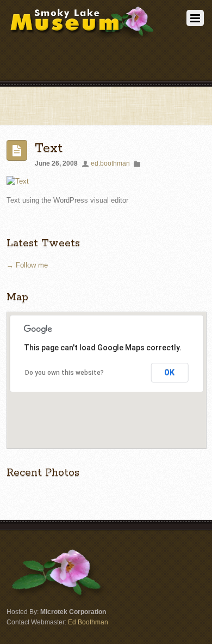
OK (169, 372)
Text (49, 148)
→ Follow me (27, 265)
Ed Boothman (88, 621)
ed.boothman (110, 163)
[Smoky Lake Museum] (82, 33)
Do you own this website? (64, 372)
